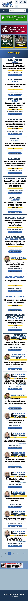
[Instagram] (25, 2)
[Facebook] (16, 2)
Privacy (15, 594)
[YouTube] (16, 6)
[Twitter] (21, 2)
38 (23, 554)
